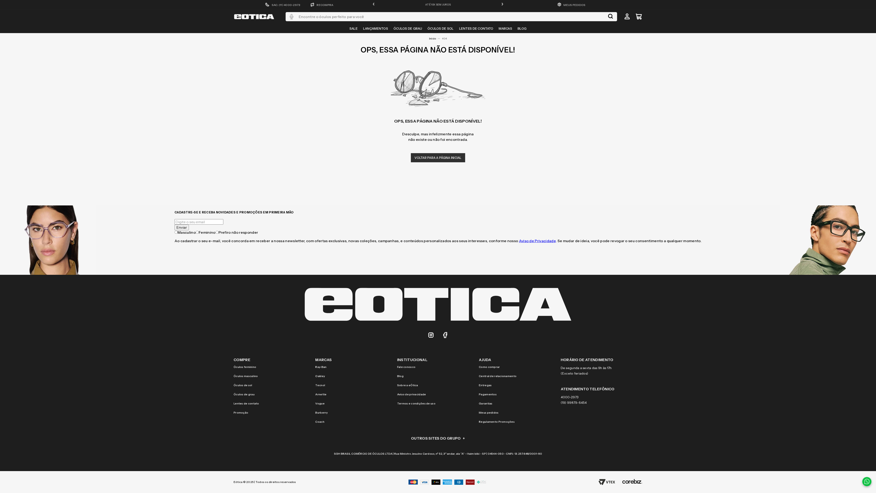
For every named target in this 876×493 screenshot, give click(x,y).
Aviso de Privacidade (537, 241)
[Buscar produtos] (610, 16)
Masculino (186, 232)
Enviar (181, 227)
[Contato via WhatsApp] (866, 481)
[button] (374, 4)
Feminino (207, 232)
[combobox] (451, 16)
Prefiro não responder (238, 232)
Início (432, 38)
